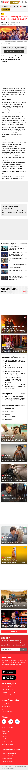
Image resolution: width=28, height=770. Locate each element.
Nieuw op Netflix (7, 687)
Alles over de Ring (7, 712)
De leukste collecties (8, 695)
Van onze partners (7, 742)
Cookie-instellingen (8, 761)
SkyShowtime (6, 731)
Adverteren (5, 739)
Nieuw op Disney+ (7, 690)
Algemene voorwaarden (9, 753)
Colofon (4, 736)
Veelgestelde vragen (8, 704)
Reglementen (6, 707)
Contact (4, 734)
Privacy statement (7, 756)
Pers (3, 709)
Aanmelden (23, 649)
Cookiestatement (7, 759)
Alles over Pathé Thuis (8, 692)
